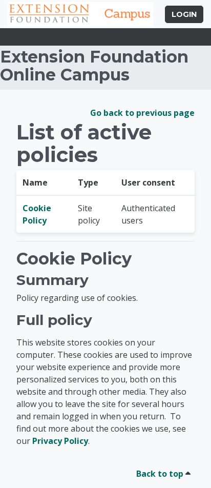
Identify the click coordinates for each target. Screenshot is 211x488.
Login (184, 14)
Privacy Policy (60, 440)
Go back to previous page (142, 112)
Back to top (160, 473)
